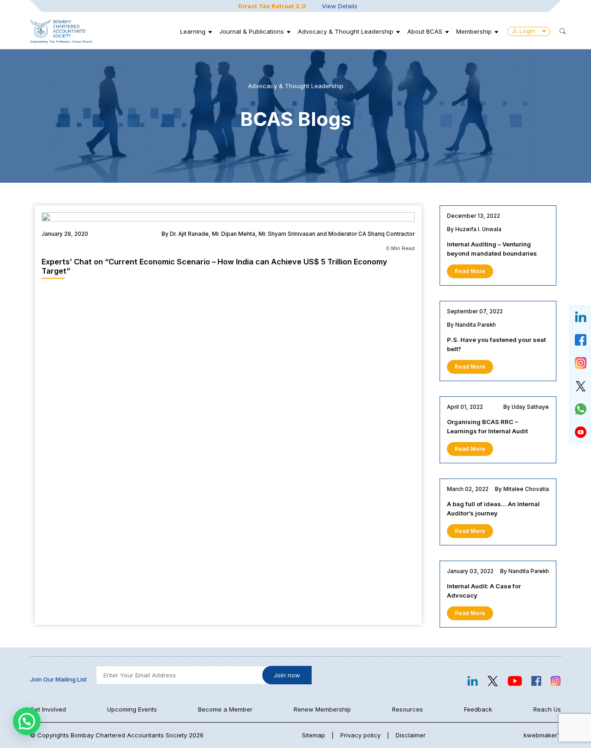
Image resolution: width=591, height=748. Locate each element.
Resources (407, 709)
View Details (339, 6)
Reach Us (547, 709)
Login (527, 31)
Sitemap (313, 735)
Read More (470, 271)
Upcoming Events (132, 709)
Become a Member (225, 709)
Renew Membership (322, 709)
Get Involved (48, 709)
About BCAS (424, 31)
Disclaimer (411, 735)
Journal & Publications (251, 31)
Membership (474, 31)
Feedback (478, 709)
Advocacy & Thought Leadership (345, 31)
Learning (192, 31)
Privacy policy (360, 735)
